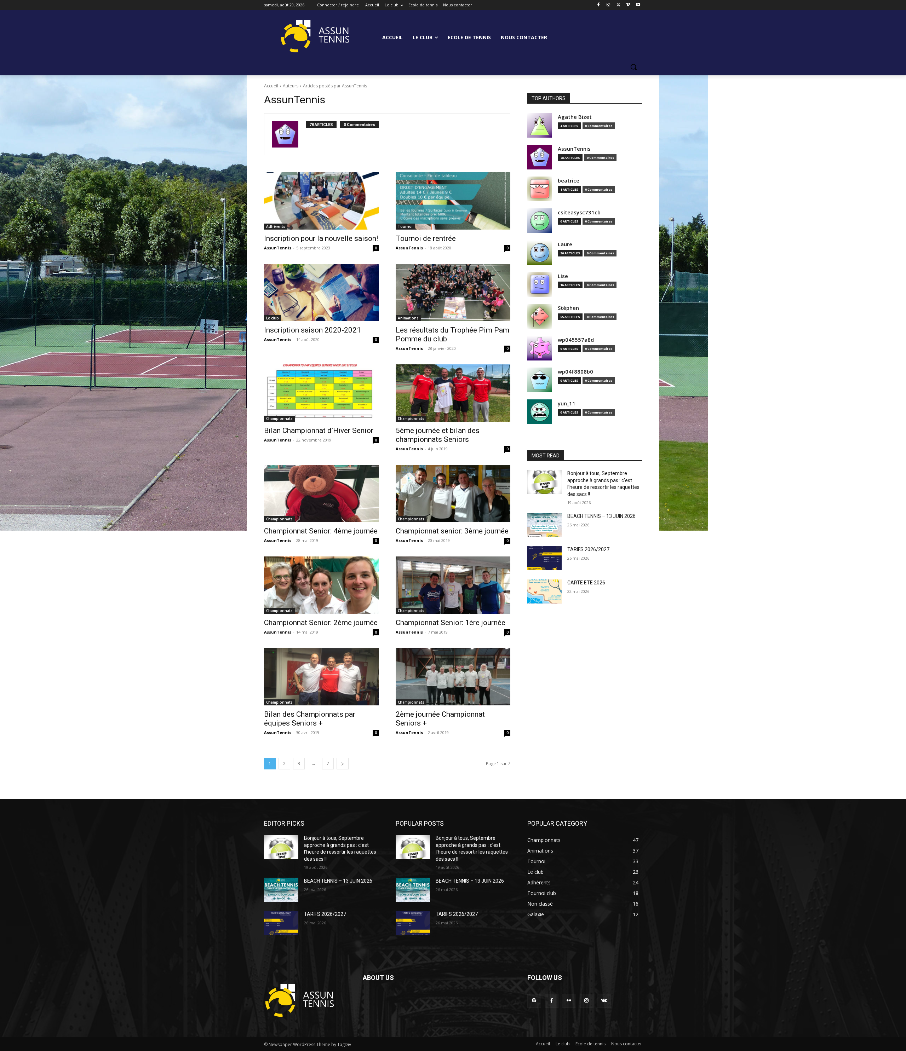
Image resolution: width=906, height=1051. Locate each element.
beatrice (568, 180)
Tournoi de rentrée (426, 238)
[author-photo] (289, 134)
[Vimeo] (628, 5)
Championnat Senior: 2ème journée (321, 622)
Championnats (279, 418)
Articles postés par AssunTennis (335, 86)
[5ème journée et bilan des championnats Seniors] (453, 393)
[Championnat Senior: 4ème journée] (321, 493)
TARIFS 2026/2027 (588, 549)
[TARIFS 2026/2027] (544, 558)
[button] (633, 66)
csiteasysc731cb (579, 212)
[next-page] (343, 763)
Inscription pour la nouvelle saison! (321, 238)
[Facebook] (599, 5)
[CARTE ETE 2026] (544, 591)
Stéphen (568, 308)
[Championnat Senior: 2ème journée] (321, 585)
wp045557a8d (576, 339)
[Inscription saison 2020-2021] (321, 292)
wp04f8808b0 (575, 371)
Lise (563, 276)
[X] (618, 5)
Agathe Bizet (575, 117)
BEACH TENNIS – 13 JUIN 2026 (601, 516)
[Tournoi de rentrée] (453, 201)
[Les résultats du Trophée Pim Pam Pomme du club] (453, 292)
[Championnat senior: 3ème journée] (453, 493)
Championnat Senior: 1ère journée (450, 622)
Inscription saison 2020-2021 (312, 330)
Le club (272, 318)
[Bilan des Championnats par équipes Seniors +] (321, 676)
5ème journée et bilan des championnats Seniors (438, 435)
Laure (565, 244)
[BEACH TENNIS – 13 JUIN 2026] (544, 525)
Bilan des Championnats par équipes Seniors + (309, 718)
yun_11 (566, 403)
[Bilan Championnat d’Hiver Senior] (321, 393)
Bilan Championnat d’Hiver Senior (318, 430)
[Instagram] (608, 5)
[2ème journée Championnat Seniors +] (453, 676)
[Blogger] (534, 1000)
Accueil (271, 86)
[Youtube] (638, 5)
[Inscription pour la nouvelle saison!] (321, 201)
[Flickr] (569, 1000)
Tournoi (405, 226)
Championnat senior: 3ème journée (452, 531)
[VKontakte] (604, 1000)
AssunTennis (277, 247)
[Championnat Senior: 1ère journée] (453, 585)
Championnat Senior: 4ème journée (321, 531)
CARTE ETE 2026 (586, 582)
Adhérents (275, 226)
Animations (408, 318)
